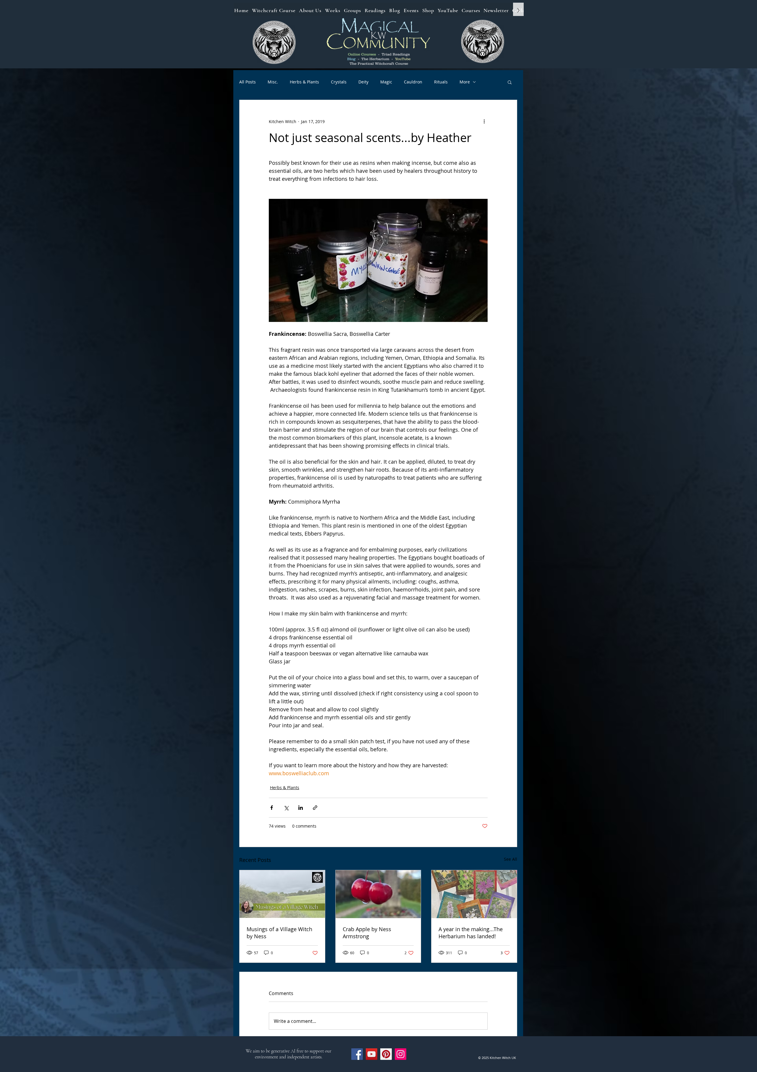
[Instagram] (400, 1054)
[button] (509, 82)
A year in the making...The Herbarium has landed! (471, 933)
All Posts (247, 82)
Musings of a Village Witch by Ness (279, 933)
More (465, 82)
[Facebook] (357, 1054)
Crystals (339, 82)
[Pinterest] (386, 1054)
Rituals (441, 82)
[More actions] (484, 121)
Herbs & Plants (304, 82)
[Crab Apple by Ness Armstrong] (378, 894)
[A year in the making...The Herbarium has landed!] (474, 894)
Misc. (273, 82)
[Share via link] (315, 807)
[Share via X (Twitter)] (286, 807)
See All (510, 859)
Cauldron (413, 82)
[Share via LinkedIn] (300, 807)
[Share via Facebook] (271, 807)
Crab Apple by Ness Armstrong (367, 933)
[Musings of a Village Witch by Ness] (282, 894)
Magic (386, 82)
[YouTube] (371, 1054)
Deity (363, 82)
